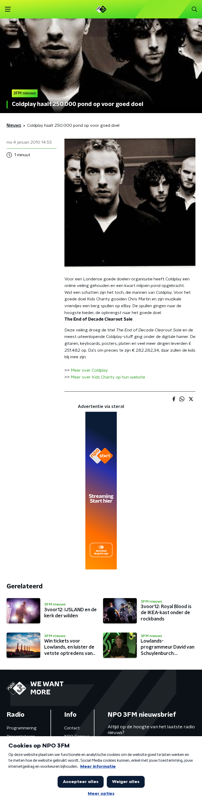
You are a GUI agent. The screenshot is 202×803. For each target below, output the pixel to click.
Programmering (22, 728)
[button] (8, 9)
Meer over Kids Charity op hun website (108, 377)
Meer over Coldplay (89, 370)
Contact (72, 728)
